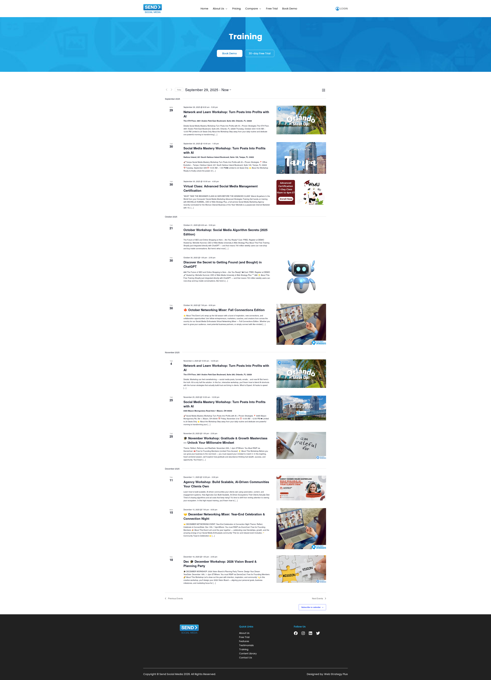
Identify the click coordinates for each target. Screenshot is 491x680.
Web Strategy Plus (336, 674)
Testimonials (246, 645)
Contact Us (245, 657)
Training (243, 649)
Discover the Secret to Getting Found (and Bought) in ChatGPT (222, 264)
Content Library (248, 653)
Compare (251, 8)
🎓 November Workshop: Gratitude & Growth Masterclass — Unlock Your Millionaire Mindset (225, 440)
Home (204, 8)
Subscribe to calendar (311, 607)
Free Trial (272, 8)
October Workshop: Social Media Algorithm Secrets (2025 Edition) (225, 232)
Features (244, 641)
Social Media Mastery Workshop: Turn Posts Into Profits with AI (224, 150)
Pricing (236, 8)
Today (179, 90)
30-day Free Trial (260, 53)
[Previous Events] (166, 89)
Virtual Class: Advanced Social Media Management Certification (220, 188)
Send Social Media (171, 674)
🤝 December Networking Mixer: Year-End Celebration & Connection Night (224, 516)
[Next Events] (171, 89)
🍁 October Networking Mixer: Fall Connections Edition (224, 310)
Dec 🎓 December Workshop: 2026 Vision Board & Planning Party (220, 563)
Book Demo (289, 8)
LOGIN (343, 8)
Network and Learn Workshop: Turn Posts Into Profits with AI (226, 114)
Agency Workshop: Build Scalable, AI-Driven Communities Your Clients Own (226, 484)
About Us (218, 8)
